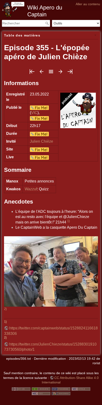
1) (68, 221)
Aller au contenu (88, 4)
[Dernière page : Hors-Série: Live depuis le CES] (70, 73)
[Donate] (41, 389)
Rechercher (47, 23)
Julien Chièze (41, 141)
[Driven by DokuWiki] (60, 393)
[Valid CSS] (41, 393)
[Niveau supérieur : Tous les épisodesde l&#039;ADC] (51, 73)
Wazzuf (31, 189)
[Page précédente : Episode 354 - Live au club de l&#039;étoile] (41, 73)
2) (5, 309)
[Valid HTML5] (80, 389)
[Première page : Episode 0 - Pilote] (32, 73)
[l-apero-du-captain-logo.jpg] (78, 110)
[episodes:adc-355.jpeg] (51, 271)
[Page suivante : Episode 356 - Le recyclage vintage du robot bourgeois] (60, 73)
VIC (34, 113)
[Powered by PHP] (60, 389)
